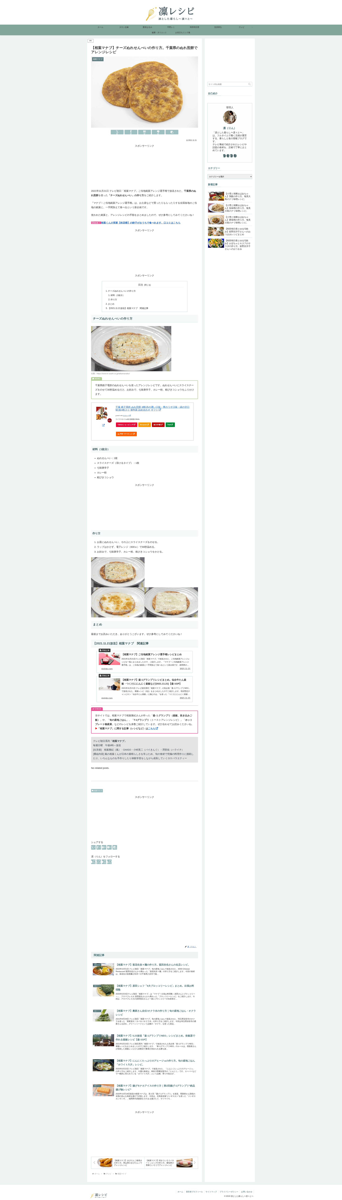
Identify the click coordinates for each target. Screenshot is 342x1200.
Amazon (143, 425)
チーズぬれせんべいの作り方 (122, 291)
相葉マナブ (98, 791)
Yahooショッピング (125, 425)
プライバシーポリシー (229, 1192)
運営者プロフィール (194, 1192)
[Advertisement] (144, 166)
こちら (151, 728)
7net (169, 425)
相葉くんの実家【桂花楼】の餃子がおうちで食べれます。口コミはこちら (140, 222)
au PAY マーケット (125, 434)
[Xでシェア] (117, 132)
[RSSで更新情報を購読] (109, 861)
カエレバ (126, 415)
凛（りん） (229, 128)
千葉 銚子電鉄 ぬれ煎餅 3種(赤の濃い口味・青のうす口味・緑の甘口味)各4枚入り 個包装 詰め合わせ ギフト (152, 408)
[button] (172, 132)
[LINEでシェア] (158, 132)
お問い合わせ (246, 1192)
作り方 (114, 299)
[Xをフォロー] (98, 861)
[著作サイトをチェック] (93, 861)
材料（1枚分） (118, 295)
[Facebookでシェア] (131, 132)
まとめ (111, 304)
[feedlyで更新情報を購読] (104, 861)
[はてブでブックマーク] (144, 132)
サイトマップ (211, 1192)
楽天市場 (156, 425)
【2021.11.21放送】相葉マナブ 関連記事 (128, 308)
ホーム (180, 1192)
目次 (140, 284)
